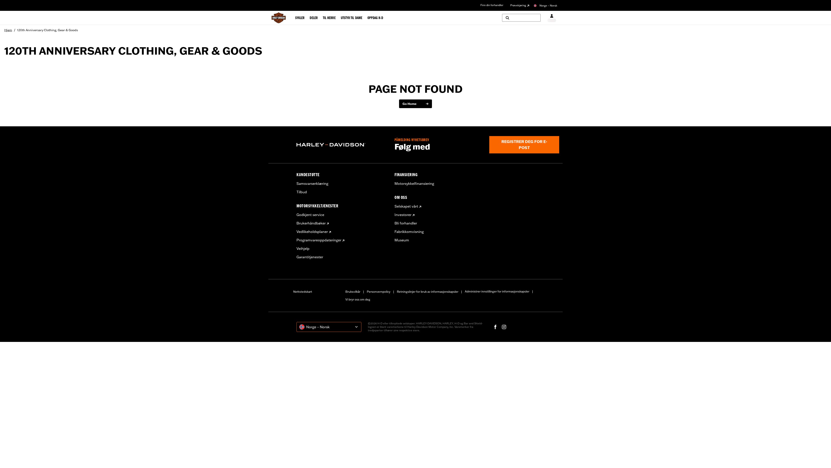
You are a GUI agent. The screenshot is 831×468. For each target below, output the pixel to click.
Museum (402, 240)
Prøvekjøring (518, 5)
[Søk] (521, 18)
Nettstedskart (302, 291)
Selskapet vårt (406, 206)
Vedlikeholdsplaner (312, 231)
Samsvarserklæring (312, 183)
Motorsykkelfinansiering (414, 183)
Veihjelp (302, 248)
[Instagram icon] (504, 327)
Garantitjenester (309, 257)
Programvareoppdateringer (318, 240)
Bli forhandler (406, 223)
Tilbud (301, 192)
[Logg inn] (551, 18)
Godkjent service (310, 215)
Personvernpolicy (378, 291)
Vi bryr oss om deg (357, 299)
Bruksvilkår (352, 291)
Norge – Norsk (548, 5)
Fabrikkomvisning (409, 231)
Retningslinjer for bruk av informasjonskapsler (427, 291)
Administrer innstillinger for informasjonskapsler (497, 291)
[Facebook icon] (495, 327)
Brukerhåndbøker (311, 223)
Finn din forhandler (491, 5)
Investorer (403, 215)
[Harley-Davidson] (342, 144)
